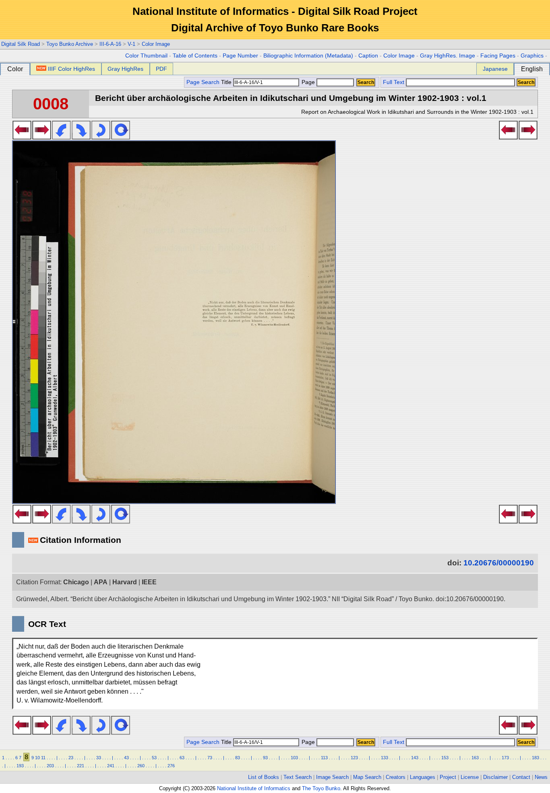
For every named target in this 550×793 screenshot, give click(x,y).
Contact (521, 777)
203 (50, 765)
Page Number (240, 56)
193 (20, 765)
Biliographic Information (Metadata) (308, 56)
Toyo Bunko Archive (69, 44)
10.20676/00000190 (498, 563)
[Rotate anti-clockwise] (61, 137)
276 (171, 765)
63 (182, 757)
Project (448, 777)
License (470, 777)
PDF (161, 69)
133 (384, 757)
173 (505, 757)
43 (126, 757)
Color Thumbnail (146, 56)
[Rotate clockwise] (81, 137)
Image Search (332, 777)
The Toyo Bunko (321, 788)
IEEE (149, 582)
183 (535, 757)
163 (475, 757)
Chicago (76, 582)
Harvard (124, 582)
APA (101, 582)
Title (227, 82)
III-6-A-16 (110, 44)
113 (324, 757)
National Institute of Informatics (253, 788)
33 (98, 757)
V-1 (131, 44)
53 (154, 757)
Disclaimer (495, 777)
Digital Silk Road (20, 44)
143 (414, 757)
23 (70, 757)
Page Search (202, 82)
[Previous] (21, 137)
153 (445, 757)
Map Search (367, 777)
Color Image (156, 44)
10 (37, 757)
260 (141, 765)
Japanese (495, 69)
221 (80, 765)
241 (110, 765)
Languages (422, 777)
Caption (368, 56)
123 (354, 757)
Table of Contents (195, 56)
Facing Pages (497, 56)
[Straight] (120, 137)
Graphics (532, 56)
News (541, 777)
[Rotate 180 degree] (100, 137)
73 (209, 757)
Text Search (297, 777)
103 (294, 757)
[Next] (41, 137)
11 (43, 757)
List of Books (263, 777)
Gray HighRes (125, 69)
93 (265, 757)
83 (237, 757)
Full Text (393, 82)
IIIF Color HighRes (71, 69)
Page (308, 82)
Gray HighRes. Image (447, 56)
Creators (395, 777)
